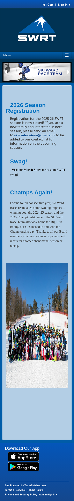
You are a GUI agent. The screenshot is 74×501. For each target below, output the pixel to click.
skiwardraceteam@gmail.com (34, 135)
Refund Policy (35, 490)
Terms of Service (15, 490)
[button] (5, 72)
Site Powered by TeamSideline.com (25, 485)
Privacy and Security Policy (21, 494)
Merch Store (32, 169)
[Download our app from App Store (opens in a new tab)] (23, 456)
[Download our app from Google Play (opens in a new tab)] (23, 466)
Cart (47, 4)
